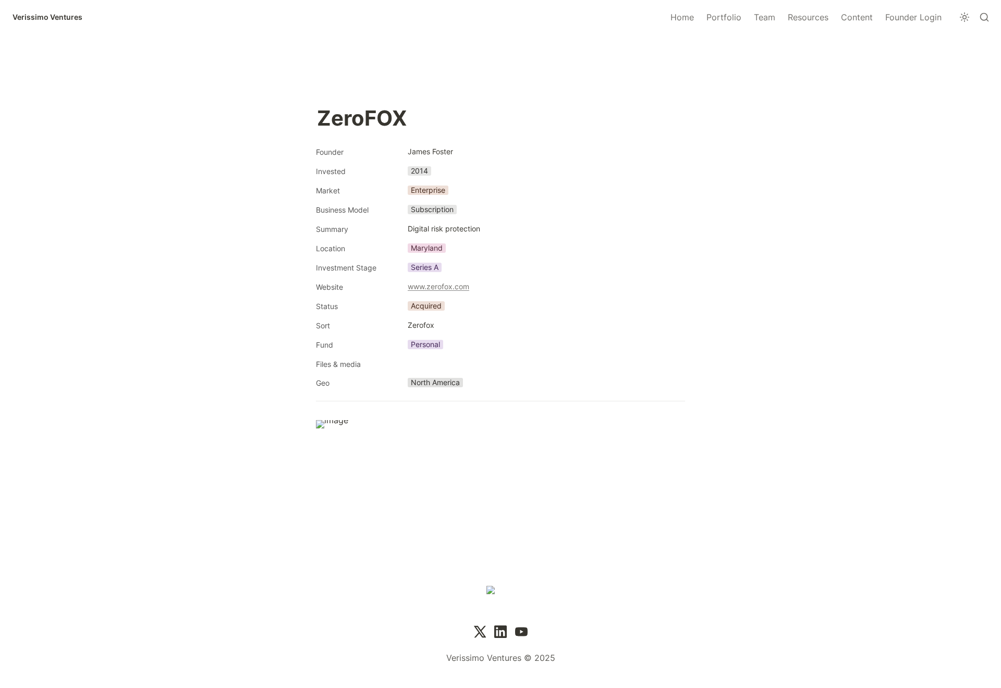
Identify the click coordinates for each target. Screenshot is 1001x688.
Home (682, 17)
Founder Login (913, 17)
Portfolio (723, 17)
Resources (808, 17)
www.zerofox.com (438, 286)
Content (857, 17)
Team (764, 17)
